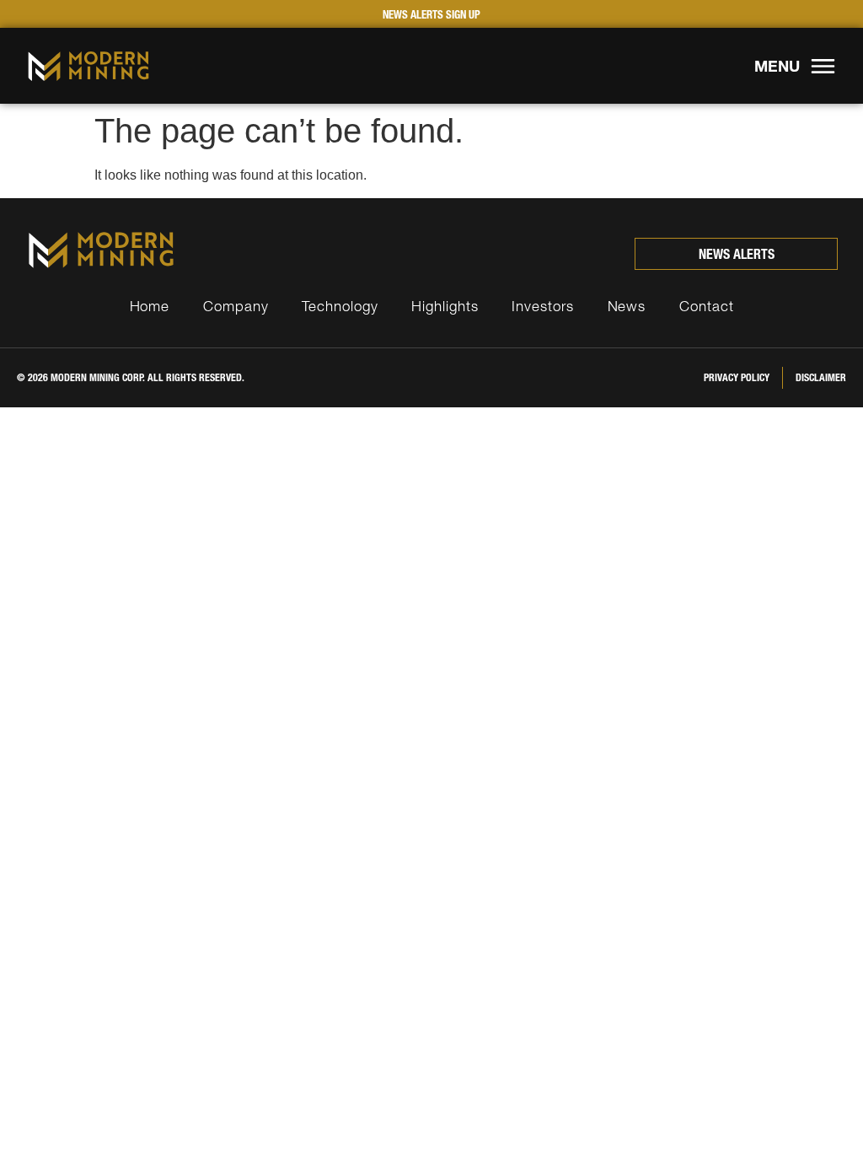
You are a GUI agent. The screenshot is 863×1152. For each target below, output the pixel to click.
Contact (706, 306)
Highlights (444, 306)
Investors (542, 306)
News (627, 306)
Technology (340, 306)
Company (235, 306)
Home (150, 306)
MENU (777, 66)
